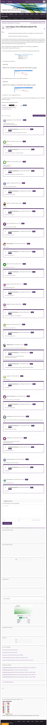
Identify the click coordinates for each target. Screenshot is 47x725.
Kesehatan (21, 14)
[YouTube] (11, 1)
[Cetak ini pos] (44, 28)
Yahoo (32, 721)
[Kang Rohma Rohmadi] (2, 688)
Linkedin (36, 721)
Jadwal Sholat (43, 14)
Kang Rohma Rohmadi (13, 129)
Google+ (28, 721)
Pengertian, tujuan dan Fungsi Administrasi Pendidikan (12, 654)
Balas (32, 129)
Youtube (41, 721)
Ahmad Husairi (10, 243)
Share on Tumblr (25, 105)
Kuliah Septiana (21, 18)
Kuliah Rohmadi (15, 18)
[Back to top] (44, 722)
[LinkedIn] (8, 1)
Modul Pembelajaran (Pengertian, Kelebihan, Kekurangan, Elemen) (14, 657)
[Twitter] (3, 1)
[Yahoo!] (6, 1)
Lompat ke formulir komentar (39, 115)
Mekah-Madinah (4, 16)
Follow (4, 105)
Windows (11, 28)
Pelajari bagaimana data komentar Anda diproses (35, 527)
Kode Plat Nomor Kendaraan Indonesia (9, 652)
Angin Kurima (10, 344)
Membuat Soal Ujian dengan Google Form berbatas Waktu (24, 672)
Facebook (19, 721)
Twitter (23, 721)
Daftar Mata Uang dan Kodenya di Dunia (10, 649)
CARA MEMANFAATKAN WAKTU (36, 23)
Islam (6, 14)
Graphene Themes (10, 723)
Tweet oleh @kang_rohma (7, 682)
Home (2, 14)
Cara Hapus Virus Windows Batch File (20, 669)
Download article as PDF (6, 109)
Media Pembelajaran (29, 18)
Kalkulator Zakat (36, 18)
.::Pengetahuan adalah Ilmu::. (23, 8)
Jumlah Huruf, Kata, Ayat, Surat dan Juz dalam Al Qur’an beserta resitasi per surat (17, 660)
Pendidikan (11, 14)
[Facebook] (1, 1)
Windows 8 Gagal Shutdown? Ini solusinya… (12, 23)
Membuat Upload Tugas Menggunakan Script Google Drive (24, 667)
